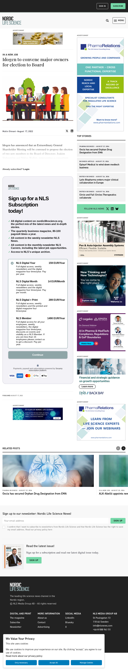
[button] (123, 448)
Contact (41, 622)
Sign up (118, 520)
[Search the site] (107, 20)
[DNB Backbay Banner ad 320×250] (101, 395)
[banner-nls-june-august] (38, 419)
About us (42, 617)
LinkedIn (69, 617)
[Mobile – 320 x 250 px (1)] (101, 350)
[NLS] (11, 21)
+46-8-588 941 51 (102, 629)
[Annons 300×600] (100, 130)
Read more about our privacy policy (24, 656)
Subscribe (118, 6)
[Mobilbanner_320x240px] (101, 439)
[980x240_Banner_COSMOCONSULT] (38, 43)
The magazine (17, 617)
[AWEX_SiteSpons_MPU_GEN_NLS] (101, 305)
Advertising (43, 626)
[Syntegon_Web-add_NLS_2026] (101, 257)
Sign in (102, 6)
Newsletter (15, 626)
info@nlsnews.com (102, 625)
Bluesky (69, 622)
